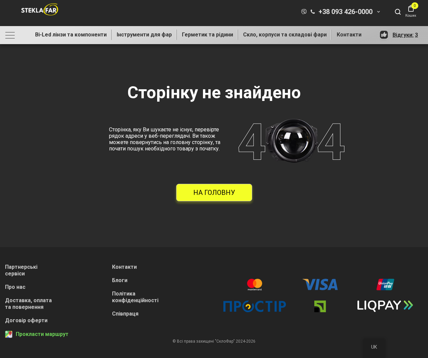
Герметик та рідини (207, 34)
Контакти (349, 34)
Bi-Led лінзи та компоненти (71, 34)
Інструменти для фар (144, 34)
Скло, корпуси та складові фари (285, 34)
